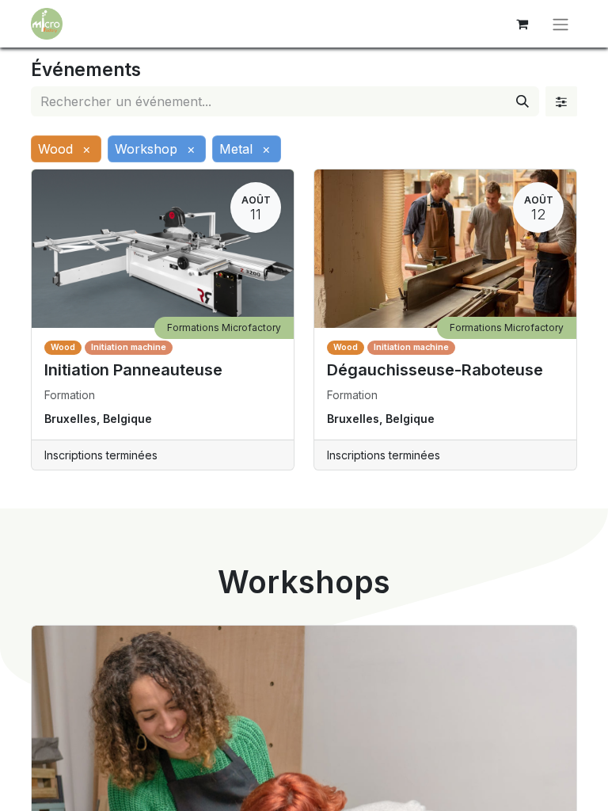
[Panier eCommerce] (522, 24)
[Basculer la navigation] (560, 23)
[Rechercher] (522, 101)
